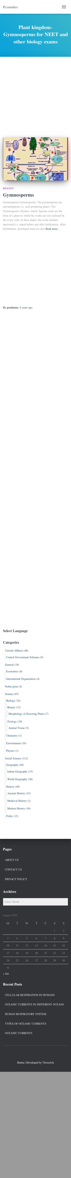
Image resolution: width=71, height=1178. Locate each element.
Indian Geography (17, 771)
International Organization (21, 679)
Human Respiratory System (25, 1014)
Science (9, 694)
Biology (8, 188)
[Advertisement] (35, 94)
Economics (12, 671)
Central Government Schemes (22, 657)
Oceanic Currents (18, 1033)
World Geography (17, 779)
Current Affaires (14, 650)
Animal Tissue (16, 728)
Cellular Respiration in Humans (30, 995)
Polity (9, 816)
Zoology (12, 721)
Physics (10, 750)
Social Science (13, 758)
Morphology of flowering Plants (26, 714)
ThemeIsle (48, 1062)
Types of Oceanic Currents (25, 1023)
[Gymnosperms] (35, 158)
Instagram (42, 1053)
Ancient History (16, 793)
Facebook (28, 1053)
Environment (13, 743)
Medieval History (17, 801)
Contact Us (13, 869)
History (10, 786)
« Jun (6, 973)
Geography (12, 765)
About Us (12, 860)
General (9, 664)
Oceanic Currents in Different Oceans (34, 1004)
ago (26, 307)
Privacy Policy (16, 879)
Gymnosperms (18, 194)
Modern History (16, 808)
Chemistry (12, 735)
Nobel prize (11, 686)
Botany (11, 707)
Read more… (53, 229)
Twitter (35, 1053)
